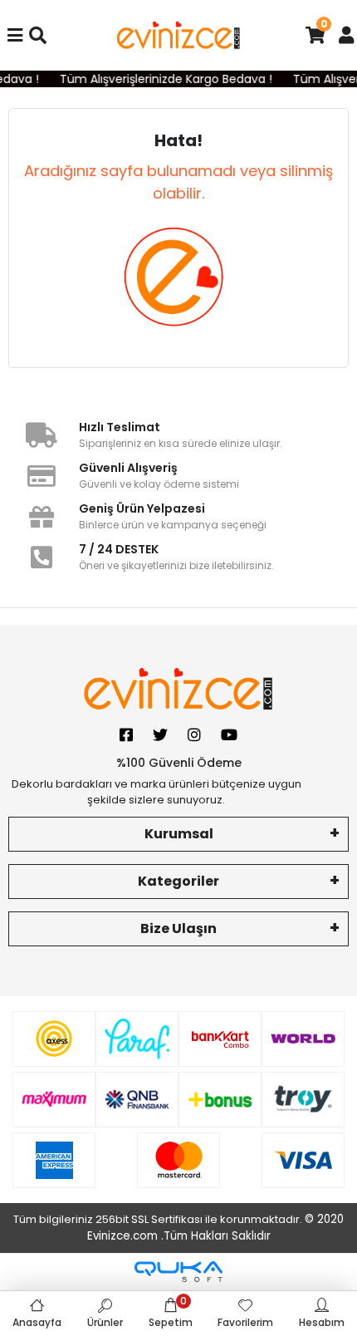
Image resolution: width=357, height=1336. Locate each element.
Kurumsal (178, 833)
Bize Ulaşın (178, 928)
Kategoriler (178, 881)
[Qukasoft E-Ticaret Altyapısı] (178, 1271)
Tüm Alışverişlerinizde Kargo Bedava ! (163, 79)
